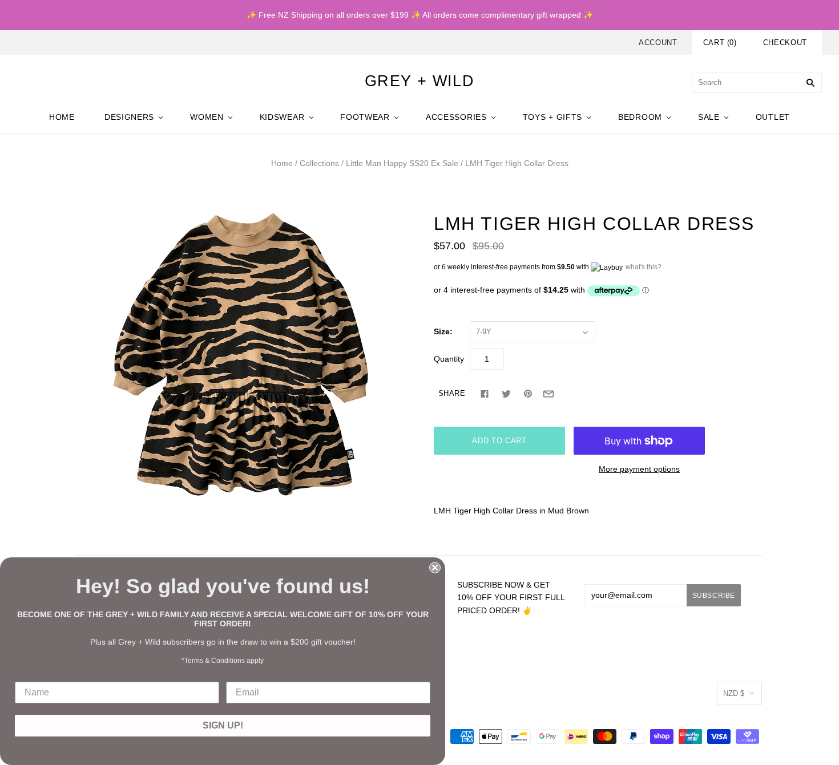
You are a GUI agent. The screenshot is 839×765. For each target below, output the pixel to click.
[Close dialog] (435, 567)
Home (282, 163)
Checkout (785, 42)
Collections (319, 163)
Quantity (449, 358)
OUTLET (773, 117)
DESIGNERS (129, 117)
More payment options (639, 468)
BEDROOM (640, 117)
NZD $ (733, 693)
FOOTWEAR (365, 117)
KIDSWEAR (282, 117)
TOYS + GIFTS (552, 117)
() (720, 42)
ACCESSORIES (456, 117)
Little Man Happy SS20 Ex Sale (402, 163)
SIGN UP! (223, 725)
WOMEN (207, 117)
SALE (709, 117)
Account (658, 42)
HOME (62, 117)
